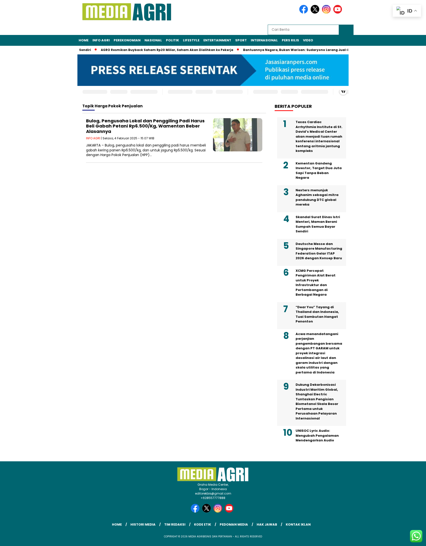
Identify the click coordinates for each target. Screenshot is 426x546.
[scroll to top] (409, 538)
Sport (241, 40)
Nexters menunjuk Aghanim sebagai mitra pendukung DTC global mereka (317, 197)
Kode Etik (202, 524)
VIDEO (308, 40)
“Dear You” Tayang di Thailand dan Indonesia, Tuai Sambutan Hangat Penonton (317, 314)
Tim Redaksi (174, 524)
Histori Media (143, 524)
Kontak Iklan (298, 524)
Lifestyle (191, 40)
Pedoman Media (234, 524)
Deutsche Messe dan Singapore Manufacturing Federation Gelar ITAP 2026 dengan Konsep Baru (319, 251)
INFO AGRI (101, 40)
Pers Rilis (290, 40)
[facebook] (304, 12)
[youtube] (338, 12)
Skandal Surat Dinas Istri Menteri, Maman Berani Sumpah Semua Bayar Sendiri (318, 224)
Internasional (264, 40)
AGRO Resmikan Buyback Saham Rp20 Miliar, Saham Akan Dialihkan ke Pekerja (158, 50)
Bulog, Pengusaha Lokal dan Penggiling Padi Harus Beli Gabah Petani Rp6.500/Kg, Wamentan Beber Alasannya (145, 126)
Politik (172, 40)
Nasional (153, 40)
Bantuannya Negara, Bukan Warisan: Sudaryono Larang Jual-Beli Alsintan (297, 50)
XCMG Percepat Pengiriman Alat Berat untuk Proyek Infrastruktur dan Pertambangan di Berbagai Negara (316, 282)
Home (84, 40)
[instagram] (327, 12)
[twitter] (316, 12)
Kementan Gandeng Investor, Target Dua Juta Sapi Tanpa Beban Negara (319, 170)
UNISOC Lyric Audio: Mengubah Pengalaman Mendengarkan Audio (317, 435)
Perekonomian (127, 40)
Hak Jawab (267, 524)
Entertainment (217, 40)
